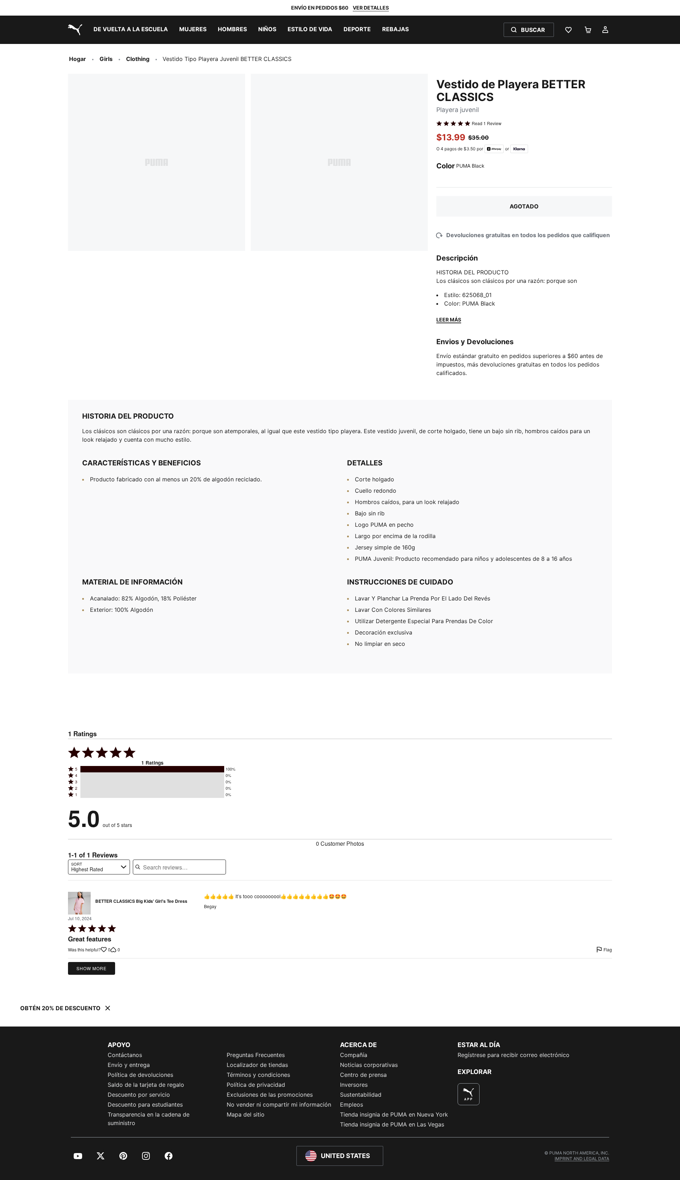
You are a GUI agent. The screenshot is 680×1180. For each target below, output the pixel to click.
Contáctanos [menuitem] (125, 1054)
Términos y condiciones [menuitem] (258, 1074)
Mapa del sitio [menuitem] (246, 1114)
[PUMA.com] (73, 30)
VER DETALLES (371, 8)
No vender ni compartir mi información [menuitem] (279, 1104)
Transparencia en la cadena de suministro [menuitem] (148, 1118)
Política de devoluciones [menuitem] (140, 1074)
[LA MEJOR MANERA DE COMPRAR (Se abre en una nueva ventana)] (469, 1094)
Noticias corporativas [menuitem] (369, 1064)
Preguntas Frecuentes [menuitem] (256, 1054)
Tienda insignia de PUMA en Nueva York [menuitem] (394, 1114)
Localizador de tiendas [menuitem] (257, 1064)
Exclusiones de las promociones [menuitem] (270, 1094)
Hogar (77, 58)
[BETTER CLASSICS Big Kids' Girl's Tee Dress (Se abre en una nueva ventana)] (79, 903)
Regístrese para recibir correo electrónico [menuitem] (514, 1054)
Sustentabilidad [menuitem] (360, 1094)
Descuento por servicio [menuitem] (139, 1094)
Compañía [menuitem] (353, 1054)
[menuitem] (131, 30)
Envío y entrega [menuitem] (129, 1064)
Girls (106, 58)
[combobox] (99, 867)
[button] (152, 769)
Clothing (137, 58)
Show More (91, 968)
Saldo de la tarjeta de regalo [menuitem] (146, 1084)
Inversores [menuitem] (354, 1084)
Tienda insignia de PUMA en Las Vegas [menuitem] (392, 1124)
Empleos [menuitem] (351, 1104)
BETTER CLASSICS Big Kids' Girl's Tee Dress (141, 901)
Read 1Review (487, 123)
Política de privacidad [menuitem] (256, 1084)
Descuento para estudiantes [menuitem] (145, 1104)
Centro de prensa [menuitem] (363, 1074)
